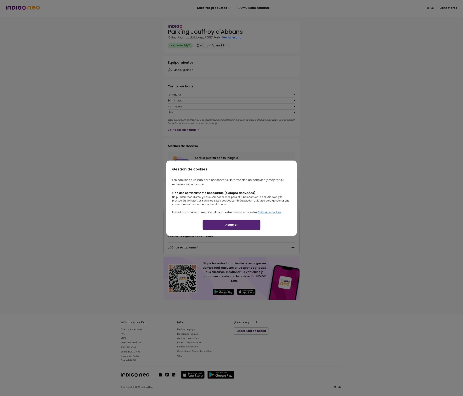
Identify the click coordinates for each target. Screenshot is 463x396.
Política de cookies (269, 212)
